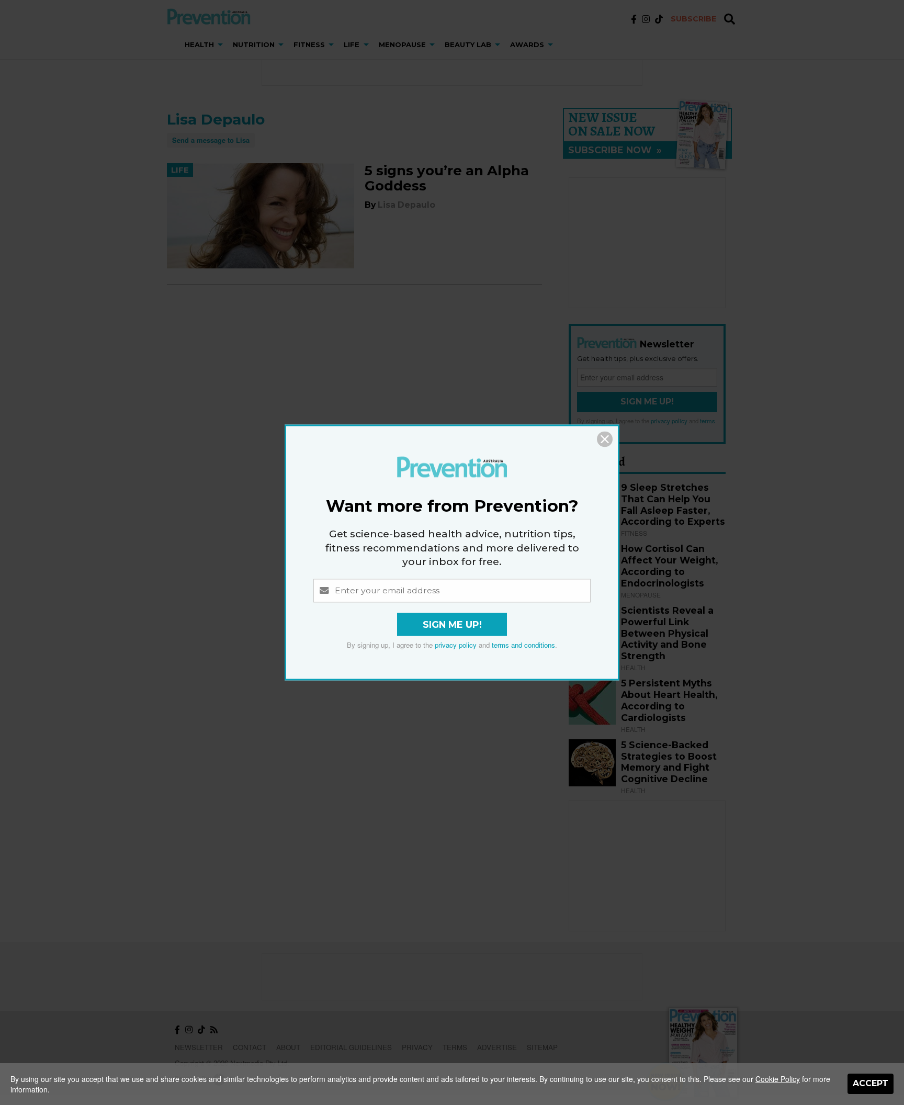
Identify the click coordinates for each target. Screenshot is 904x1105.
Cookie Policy (777, 1079)
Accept (870, 1083)
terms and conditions (523, 645)
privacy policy (456, 645)
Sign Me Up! (452, 624)
